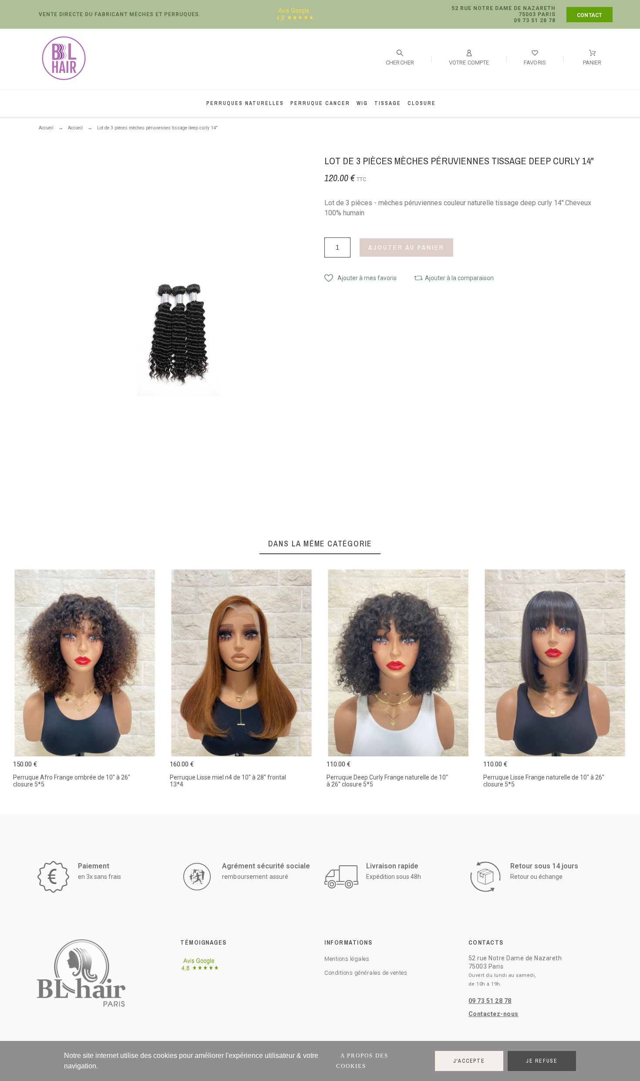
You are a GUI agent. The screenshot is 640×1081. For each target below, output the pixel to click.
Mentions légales (346, 959)
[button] (360, 278)
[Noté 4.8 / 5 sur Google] (294, 20)
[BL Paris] (64, 59)
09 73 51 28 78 (490, 1000)
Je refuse (542, 1060)
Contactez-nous (493, 1013)
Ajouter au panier (406, 247)
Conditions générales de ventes (365, 972)
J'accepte (469, 1060)
